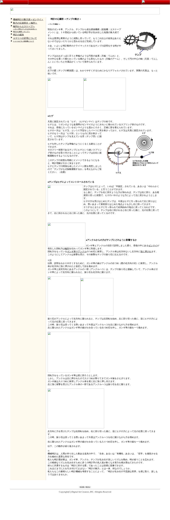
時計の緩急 (18, 34)
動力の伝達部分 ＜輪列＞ (25, 23)
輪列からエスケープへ (24, 26)
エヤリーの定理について (25, 38)
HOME (82, 487)
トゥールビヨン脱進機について (23, 41)
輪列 (67, 248)
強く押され (145, 251)
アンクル (82, 251)
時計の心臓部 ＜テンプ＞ (21, 31)
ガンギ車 (71, 251)
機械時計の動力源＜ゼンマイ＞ (28, 19)
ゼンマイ (152, 245)
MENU (87, 487)
